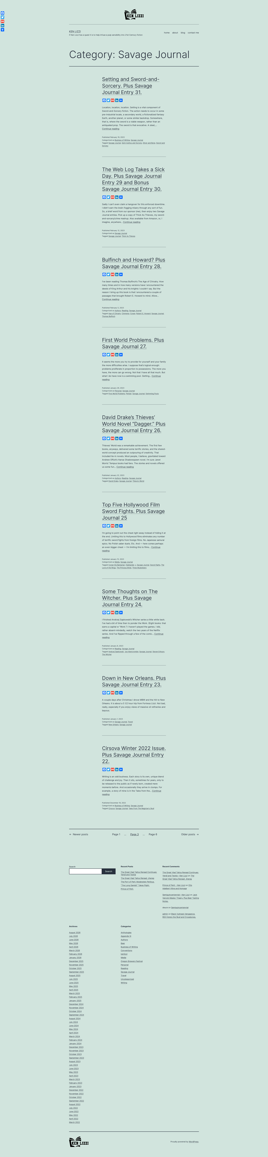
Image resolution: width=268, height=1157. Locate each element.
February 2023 (75, 1083)
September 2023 (76, 1058)
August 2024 (75, 1018)
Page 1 (116, 834)
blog (183, 32)
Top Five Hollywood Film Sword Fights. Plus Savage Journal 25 (133, 511)
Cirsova (112, 808)
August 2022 (74, 1104)
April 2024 (73, 1033)
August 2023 (74, 1061)
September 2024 (76, 1015)
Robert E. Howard (143, 313)
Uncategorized (127, 979)
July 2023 (73, 1065)
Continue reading (110, 129)
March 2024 (74, 1036)
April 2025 (73, 990)
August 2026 (74, 932)
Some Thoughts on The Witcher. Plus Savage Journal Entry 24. (130, 598)
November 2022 (76, 1094)
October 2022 (75, 1097)
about (175, 32)
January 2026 (75, 957)
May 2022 (73, 1115)
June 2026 (74, 940)
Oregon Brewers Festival (132, 961)
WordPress (193, 1142)
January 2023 (75, 1086)
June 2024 (74, 1026)
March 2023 (74, 1079)
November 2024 (76, 1008)
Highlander (130, 565)
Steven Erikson (158, 652)
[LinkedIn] (2, 25)
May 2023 (73, 1072)
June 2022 (74, 1111)
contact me (193, 32)
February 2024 (75, 1040)
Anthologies (126, 932)
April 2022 (73, 1119)
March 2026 (74, 950)
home (167, 32)
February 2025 (75, 997)
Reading (125, 311)
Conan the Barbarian (117, 565)
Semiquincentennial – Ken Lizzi (176, 895)
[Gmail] (2, 21)
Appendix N (126, 936)
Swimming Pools (152, 394)
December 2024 (76, 1004)
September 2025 (76, 972)
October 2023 (75, 1054)
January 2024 (75, 1043)
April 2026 (73, 947)
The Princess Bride (124, 568)
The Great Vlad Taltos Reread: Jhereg (137, 878)
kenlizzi (124, 954)
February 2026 (75, 954)
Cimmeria (125, 313)
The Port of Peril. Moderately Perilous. (137, 882)
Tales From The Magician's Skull (141, 808)
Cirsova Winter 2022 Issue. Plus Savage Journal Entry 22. (134, 754)
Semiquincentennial (179, 907)
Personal (118, 391)
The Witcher (107, 654)
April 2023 (73, 1076)
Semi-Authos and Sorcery (132, 143)
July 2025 (73, 979)
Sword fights (155, 565)
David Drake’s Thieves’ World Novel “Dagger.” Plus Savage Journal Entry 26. (134, 423)
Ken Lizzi (75, 31)
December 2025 (76, 961)
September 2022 (76, 1101)
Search (72, 867)
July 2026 (73, 936)
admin (165, 914)
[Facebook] (2, 13)
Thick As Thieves (128, 236)
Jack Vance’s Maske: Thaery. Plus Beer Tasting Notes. (180, 898)
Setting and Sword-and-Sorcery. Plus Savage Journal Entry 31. (130, 85)
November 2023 (76, 1051)
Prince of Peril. (127, 889)
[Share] (2, 30)
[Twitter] (2, 17)
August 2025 (74, 975)
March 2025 (74, 993)
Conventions (126, 950)
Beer (123, 943)
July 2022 (73, 1108)
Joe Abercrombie (131, 652)
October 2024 (75, 1011)
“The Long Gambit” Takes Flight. (135, 885)
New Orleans (114, 725)
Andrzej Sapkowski (116, 652)
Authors (118, 311)
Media (117, 562)
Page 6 (153, 834)
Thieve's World (138, 481)
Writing (124, 983)
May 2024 (73, 1029)
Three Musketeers (139, 568)
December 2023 (76, 1047)
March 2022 (74, 1122)
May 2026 (73, 943)
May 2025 (73, 986)
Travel (130, 722)
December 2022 (76, 1090)
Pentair (128, 394)
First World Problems (117, 394)
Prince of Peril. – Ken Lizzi (173, 885)
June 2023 (74, 1068)
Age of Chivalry (115, 313)
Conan (132, 313)
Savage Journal (137, 140)
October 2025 (75, 968)
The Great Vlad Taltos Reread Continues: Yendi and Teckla (139, 873)
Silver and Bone (149, 143)
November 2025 (76, 965)
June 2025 (74, 983)
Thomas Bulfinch (108, 316)
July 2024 (73, 1022)
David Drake (113, 481)
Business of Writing (122, 140)
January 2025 (75, 1001)
